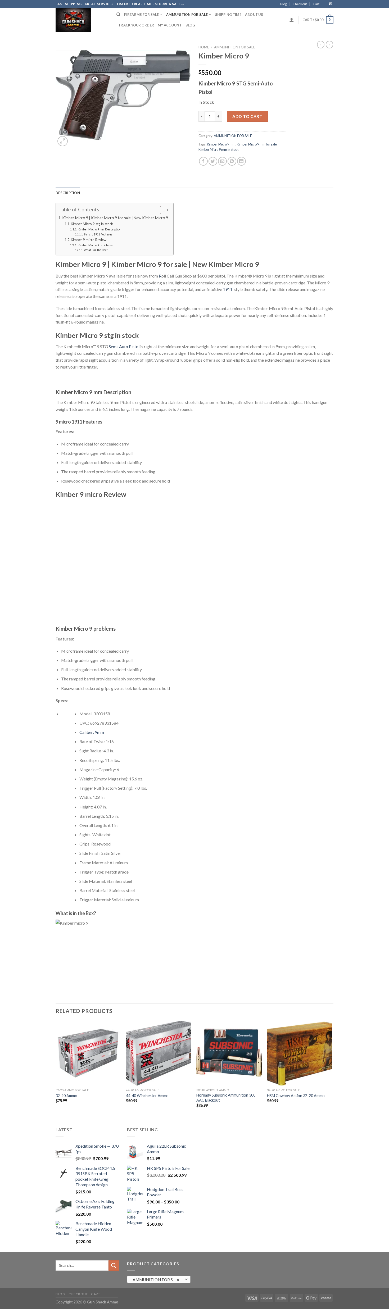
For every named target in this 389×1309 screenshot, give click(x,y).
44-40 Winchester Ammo (147, 1095)
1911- (228, 289)
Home (203, 47)
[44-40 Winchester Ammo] (158, 1053)
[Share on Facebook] (203, 161)
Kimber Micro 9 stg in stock (92, 224)
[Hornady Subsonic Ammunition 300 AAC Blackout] (229, 1053)
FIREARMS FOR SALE (141, 14)
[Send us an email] (330, 4)
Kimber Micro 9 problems (95, 245)
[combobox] (159, 1279)
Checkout (300, 4)
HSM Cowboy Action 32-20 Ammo (296, 1095)
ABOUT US (254, 14)
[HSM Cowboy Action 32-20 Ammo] (299, 1053)
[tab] (68, 193)
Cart (316, 4)
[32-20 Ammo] (88, 1053)
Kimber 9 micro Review (88, 240)
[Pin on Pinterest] (232, 161)
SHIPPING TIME (228, 14)
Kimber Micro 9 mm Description (99, 229)
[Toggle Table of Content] (162, 210)
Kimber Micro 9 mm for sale (257, 144)
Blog (283, 4)
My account (170, 25)
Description (68, 193)
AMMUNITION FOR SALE (187, 14)
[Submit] (113, 1265)
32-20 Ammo (66, 1095)
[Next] (332, 1068)
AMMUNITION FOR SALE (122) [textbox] (159, 1279)
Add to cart (247, 116)
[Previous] (56, 1068)
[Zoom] (62, 141)
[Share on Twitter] (213, 161)
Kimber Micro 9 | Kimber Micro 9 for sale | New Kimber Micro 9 (115, 218)
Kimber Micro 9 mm (221, 144)
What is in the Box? (95, 250)
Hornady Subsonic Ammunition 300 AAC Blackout (225, 1097)
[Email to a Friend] (222, 161)
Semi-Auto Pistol (124, 346)
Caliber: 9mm (91, 732)
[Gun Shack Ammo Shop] (82, 20)
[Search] (118, 15)
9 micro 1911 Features (98, 234)
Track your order (136, 25)
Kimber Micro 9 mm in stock (218, 149)
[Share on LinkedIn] (241, 161)
